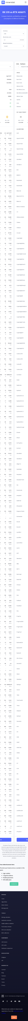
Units (17, 64)
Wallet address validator (8, 924)
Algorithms (4, 902)
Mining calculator (6, 917)
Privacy (3, 985)
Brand (3, 979)
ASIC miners (4, 942)
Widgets (4, 957)
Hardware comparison (7, 948)
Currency (5, 30)
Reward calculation (7, 43)
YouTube (15, 1001)
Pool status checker (6, 927)
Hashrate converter (6, 920)
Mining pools (5, 908)
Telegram (11, 1001)
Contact (4, 970)
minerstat (8, 2)
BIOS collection (5, 933)
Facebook (7, 1001)
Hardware (22, 64)
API (2, 961)
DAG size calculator (6, 930)
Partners (4, 976)
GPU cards (4, 945)
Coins (3, 899)
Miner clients (5, 905)
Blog (3, 973)
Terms (3, 982)
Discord (19, 1001)
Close (14, 1017)
